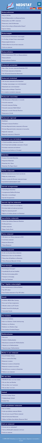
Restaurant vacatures (7, 361)
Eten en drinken (6, 408)
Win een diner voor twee (8, 387)
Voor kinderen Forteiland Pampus (10, 329)
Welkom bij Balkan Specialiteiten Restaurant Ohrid (14, 419)
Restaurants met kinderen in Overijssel (11, 150)
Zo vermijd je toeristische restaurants (11, 92)
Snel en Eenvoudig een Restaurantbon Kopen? (14, 26)
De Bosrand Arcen (6, 224)
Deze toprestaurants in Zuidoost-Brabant (12, 287)
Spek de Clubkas (6, 28)
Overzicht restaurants (7, 102)
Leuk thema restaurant (7, 239)
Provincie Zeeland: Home (8, 395)
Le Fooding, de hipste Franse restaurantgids (13, 39)
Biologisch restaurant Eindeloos (10, 123)
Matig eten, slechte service (8, 176)
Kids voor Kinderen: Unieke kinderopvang (13, 321)
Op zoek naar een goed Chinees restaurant (12, 414)
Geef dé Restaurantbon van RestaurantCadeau (13, 18)
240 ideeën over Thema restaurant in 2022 (13, 237)
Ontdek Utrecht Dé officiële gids (10, 308)
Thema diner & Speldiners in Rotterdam (12, 258)
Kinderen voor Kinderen (8, 324)
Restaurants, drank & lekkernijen (10, 23)
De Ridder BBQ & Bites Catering (10, 300)
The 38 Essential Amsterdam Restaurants (12, 73)
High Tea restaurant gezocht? (9, 210)
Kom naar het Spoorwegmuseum (10, 303)
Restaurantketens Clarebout (9, 60)
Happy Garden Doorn (7, 229)
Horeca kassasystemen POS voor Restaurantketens (14, 55)
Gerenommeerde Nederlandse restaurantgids (13, 36)
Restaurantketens (6, 57)
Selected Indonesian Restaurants (10, 416)
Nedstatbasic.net (14, 438)
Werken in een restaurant (8, 371)
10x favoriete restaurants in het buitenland (12, 81)
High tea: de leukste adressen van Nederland (13, 213)
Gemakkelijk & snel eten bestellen (10, 271)
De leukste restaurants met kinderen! (11, 147)
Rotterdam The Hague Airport (9, 166)
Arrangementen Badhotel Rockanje (11, 192)
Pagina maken (22, 438)
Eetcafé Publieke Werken (8, 355)
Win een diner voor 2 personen (10, 385)
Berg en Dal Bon (6, 15)
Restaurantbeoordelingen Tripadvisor (11, 89)
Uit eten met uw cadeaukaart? (9, 427)
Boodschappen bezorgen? (8, 268)
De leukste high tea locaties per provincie (12, 208)
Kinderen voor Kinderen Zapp (10, 326)
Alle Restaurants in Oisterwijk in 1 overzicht (13, 99)
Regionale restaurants (7, 131)
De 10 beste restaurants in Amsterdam (11, 70)
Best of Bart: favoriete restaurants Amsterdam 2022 (15, 68)
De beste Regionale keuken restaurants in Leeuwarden (15, 129)
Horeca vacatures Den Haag (9, 358)
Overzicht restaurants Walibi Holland (11, 107)
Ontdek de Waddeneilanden (9, 340)
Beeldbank (5, 121)
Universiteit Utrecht (7, 311)
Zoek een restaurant (7, 47)
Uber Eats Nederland (7, 279)
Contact (21, 440)
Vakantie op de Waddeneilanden (10, 345)
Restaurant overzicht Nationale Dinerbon (12, 110)
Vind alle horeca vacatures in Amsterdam (12, 369)
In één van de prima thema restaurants (11, 253)
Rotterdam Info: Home (8, 163)
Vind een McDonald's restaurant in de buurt (13, 429)
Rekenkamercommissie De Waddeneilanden (13, 342)
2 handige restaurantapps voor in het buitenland (14, 84)
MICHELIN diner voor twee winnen (11, 379)
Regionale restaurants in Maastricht (11, 134)
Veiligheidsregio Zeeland (8, 398)
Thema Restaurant (6, 245)
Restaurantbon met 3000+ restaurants (11, 20)
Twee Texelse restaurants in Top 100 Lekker (13, 292)
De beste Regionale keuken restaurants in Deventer (15, 126)
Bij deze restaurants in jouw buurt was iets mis (13, 173)
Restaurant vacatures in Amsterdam (11, 363)
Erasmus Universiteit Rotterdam (10, 158)
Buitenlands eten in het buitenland (10, 86)
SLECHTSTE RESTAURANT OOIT (11, 181)
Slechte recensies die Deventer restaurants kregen (14, 179)
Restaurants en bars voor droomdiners (11, 255)
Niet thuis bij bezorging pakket (10, 274)
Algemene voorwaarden (33, 438)
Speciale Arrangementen (8, 197)
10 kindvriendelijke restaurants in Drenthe (12, 142)
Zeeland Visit (5, 400)
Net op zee (5, 337)
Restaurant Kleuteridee (8, 242)
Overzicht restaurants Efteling (9, 105)
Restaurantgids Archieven (8, 42)
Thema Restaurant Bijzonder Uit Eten (11, 261)
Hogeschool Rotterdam (8, 160)
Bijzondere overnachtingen (9, 195)
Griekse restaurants (7, 226)
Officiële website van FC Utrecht (10, 305)
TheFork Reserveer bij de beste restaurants (12, 44)
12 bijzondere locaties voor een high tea (12, 205)
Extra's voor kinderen (7, 318)
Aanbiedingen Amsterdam (8, 189)
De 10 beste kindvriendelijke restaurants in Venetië (15, 144)
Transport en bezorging (8, 276)
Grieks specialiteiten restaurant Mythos (12, 411)
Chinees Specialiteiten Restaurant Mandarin (13, 221)
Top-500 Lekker (6, 289)
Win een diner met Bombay (9, 382)
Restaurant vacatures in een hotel (10, 366)
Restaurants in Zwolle (7, 113)
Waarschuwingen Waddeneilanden (10, 348)
